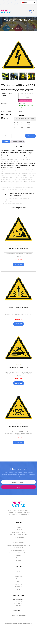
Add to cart (30, 136)
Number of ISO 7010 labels (7, 94)
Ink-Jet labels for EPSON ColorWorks (18, 535)
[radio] (26, 94)
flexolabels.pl (20, 623)
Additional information (18, 141)
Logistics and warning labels (18, 550)
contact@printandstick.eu (19, 615)
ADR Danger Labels (18, 537)
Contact (18, 560)
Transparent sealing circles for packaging (18, 545)
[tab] (6, 141)
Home (18, 571)
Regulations (18, 576)
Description (6, 141)
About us (18, 558)
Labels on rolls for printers (18, 532)
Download (18, 555)
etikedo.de (25, 623)
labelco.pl (30, 623)
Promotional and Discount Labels (18, 552)
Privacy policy (18, 574)
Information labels (18, 542)
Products (18, 527)
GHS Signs (19, 540)
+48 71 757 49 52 (19, 610)
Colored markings (18, 547)
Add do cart (18, 264)
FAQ (18, 581)
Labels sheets (18, 529)
